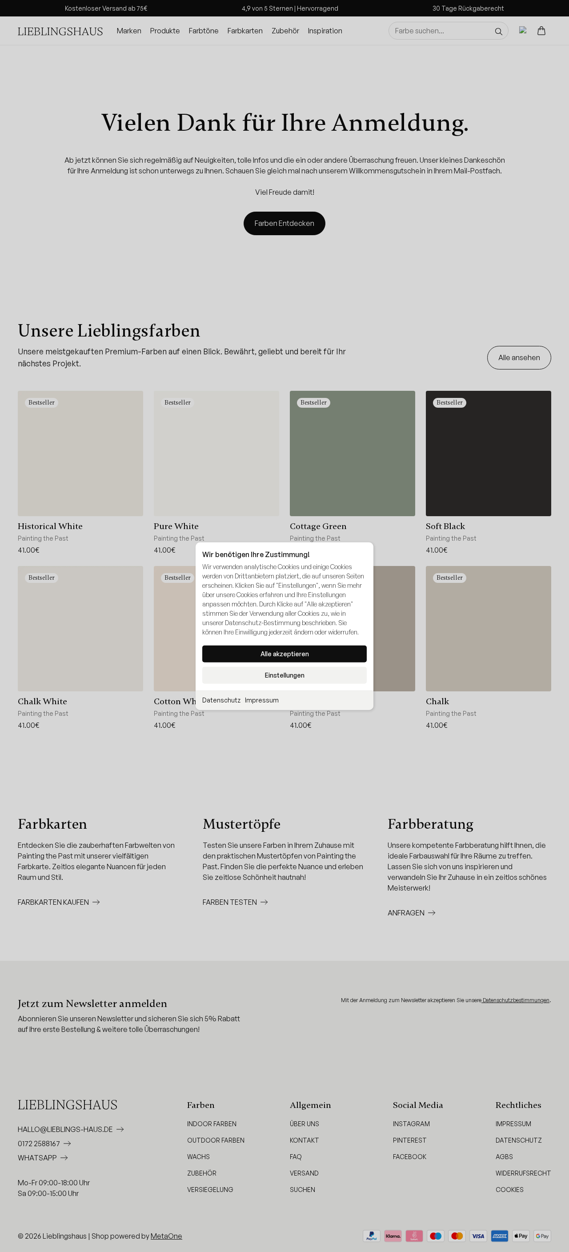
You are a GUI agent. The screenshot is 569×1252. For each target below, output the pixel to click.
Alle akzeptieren (284, 654)
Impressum (262, 700)
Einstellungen (285, 675)
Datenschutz (221, 700)
